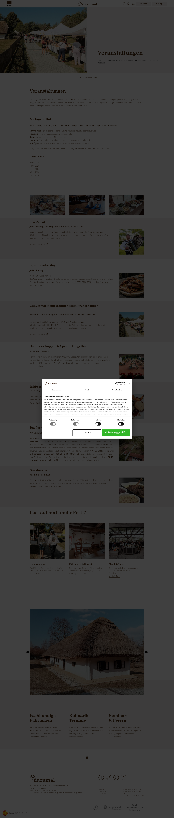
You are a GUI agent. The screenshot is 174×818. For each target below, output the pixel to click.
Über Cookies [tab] (117, 390)
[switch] (76, 424)
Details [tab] (87, 390)
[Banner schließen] (129, 383)
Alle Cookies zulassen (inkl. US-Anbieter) (116, 433)
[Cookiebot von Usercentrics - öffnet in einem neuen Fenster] (116, 383)
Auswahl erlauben (86, 433)
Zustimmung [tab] (56, 390)
